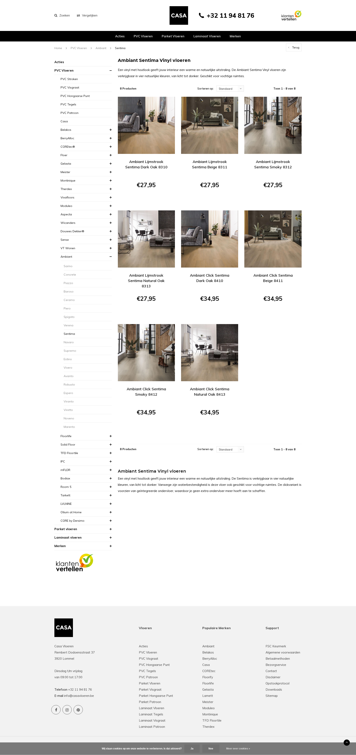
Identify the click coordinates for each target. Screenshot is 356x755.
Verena (68, 325)
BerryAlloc (67, 138)
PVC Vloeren (143, 36)
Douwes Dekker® (72, 231)
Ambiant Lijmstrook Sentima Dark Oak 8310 (146, 164)
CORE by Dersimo (72, 521)
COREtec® (68, 147)
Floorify (207, 677)
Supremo (70, 351)
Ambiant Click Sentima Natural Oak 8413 (209, 392)
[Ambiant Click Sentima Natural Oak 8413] (209, 352)
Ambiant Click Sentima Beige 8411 (273, 278)
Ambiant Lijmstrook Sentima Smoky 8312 (273, 164)
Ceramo (69, 300)
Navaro (69, 342)
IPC (63, 461)
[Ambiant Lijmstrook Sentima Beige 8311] (209, 125)
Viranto (69, 401)
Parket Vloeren (149, 683)
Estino (68, 359)
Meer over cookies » (238, 748)
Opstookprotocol (277, 683)
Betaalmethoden (278, 659)
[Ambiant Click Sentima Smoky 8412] (146, 352)
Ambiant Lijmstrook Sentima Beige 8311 (209, 164)
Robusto (69, 384)
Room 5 (66, 487)
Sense (65, 240)
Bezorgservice (276, 665)
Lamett (207, 696)
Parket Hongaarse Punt (156, 696)
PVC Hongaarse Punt (75, 96)
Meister (65, 172)
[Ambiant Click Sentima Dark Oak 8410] (209, 239)
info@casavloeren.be (79, 696)
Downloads (274, 689)
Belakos (66, 130)
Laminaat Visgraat (152, 720)
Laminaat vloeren (207, 36)
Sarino (68, 266)
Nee (210, 748)
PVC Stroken (69, 79)
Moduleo (66, 206)
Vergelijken (89, 15)
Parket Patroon (150, 702)
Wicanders (68, 223)
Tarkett (65, 495)
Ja (192, 748)
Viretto (68, 410)
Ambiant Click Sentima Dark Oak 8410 (209, 278)
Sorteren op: (205, 88)
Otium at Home (71, 512)
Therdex (66, 189)
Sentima (120, 48)
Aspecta (66, 214)
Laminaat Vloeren (151, 708)
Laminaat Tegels (151, 714)
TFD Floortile (69, 453)
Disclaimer (273, 677)
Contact (271, 671)
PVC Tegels (68, 104)
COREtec (208, 671)
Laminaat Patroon (152, 727)
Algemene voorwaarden (283, 652)
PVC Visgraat (70, 87)
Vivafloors (67, 197)
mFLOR (65, 470)
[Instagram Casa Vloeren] (67, 709)
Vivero (68, 367)
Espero (68, 393)
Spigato (69, 317)
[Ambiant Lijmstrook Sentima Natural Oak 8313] (146, 239)
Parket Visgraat (150, 689)
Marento (69, 427)
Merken (235, 36)
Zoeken (64, 15)
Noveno (69, 418)
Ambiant (101, 48)
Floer (64, 155)
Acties (120, 36)
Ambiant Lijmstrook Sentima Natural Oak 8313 (146, 280)
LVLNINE (66, 504)
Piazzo (68, 283)
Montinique (68, 180)
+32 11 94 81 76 (230, 15)
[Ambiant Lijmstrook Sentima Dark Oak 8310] (146, 125)
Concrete (70, 274)
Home (58, 48)
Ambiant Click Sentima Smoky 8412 (146, 392)
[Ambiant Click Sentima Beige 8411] (272, 239)
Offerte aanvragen (146, 200)
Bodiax (65, 478)
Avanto (69, 376)
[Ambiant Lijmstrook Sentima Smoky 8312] (272, 125)
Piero (67, 308)
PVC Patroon (69, 113)
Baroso (69, 291)
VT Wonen (68, 248)
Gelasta (66, 163)
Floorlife (66, 436)
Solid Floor (68, 444)
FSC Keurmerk (276, 646)
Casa (64, 121)
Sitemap (272, 696)
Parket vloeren (173, 36)
